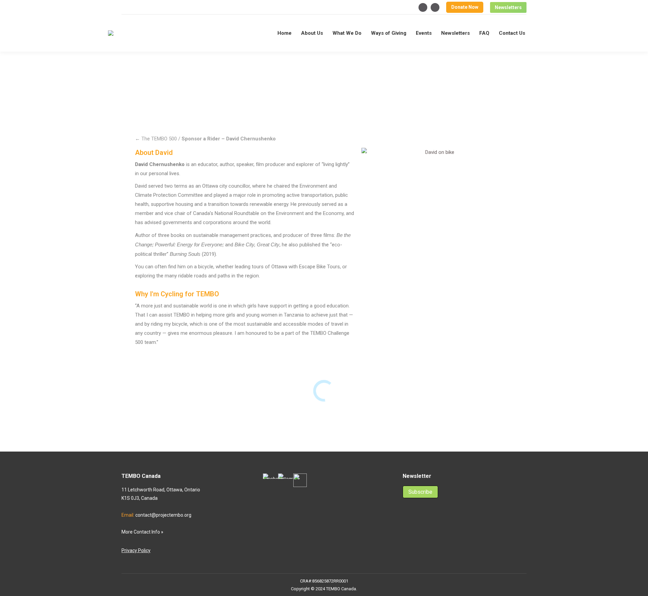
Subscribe (420, 492)
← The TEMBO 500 (156, 139)
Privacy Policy (136, 550)
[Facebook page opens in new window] (422, 7)
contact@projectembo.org (163, 515)
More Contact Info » (142, 532)
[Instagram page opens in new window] (435, 7)
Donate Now (464, 7)
